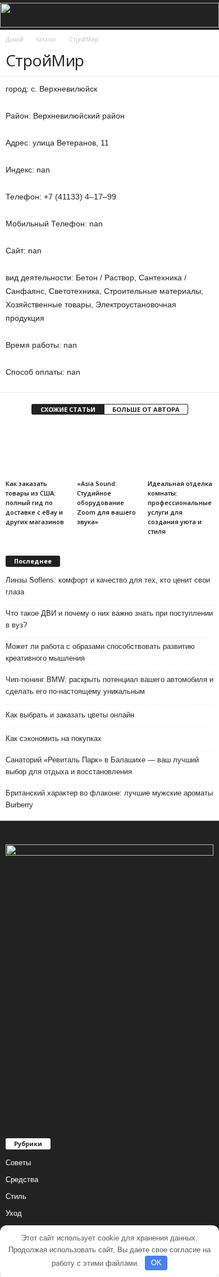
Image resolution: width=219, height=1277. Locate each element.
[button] (201, 15)
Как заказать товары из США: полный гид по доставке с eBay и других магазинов (35, 502)
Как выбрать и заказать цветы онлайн (70, 715)
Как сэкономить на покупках (54, 738)
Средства (22, 1179)
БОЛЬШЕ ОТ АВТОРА (146, 409)
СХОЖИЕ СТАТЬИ (67, 409)
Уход (14, 1213)
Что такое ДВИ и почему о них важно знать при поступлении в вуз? (109, 619)
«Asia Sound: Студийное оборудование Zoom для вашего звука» (106, 502)
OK (156, 1262)
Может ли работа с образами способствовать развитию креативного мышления (100, 652)
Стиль (16, 1196)
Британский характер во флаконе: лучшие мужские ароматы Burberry (109, 799)
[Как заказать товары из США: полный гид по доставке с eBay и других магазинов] (38, 450)
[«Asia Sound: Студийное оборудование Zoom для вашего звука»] (110, 450)
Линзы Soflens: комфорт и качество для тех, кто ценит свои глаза (108, 586)
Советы (18, 1162)
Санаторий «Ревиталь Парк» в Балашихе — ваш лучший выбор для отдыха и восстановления (102, 766)
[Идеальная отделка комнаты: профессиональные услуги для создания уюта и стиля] (180, 450)
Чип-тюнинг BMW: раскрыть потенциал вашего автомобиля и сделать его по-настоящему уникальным (109, 685)
